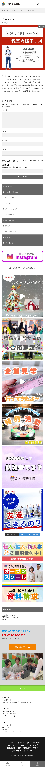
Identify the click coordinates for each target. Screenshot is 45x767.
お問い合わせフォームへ (22, 647)
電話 (22, 765)
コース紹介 (8, 203)
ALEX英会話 (5, 616)
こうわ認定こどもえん (9, 615)
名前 (4, 131)
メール (5, 140)
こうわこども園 (6, 725)
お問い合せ (7, 765)
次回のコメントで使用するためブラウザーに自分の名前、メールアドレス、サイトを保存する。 (22, 161)
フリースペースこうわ (12, 209)
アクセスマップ (9, 215)
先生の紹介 (8, 226)
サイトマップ (28, 751)
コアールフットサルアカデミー (11, 618)
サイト (4, 149)
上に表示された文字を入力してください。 (15, 167)
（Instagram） (31, 10)
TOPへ (37, 765)
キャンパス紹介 (9, 198)
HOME (6, 10)
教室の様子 (8, 237)
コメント (5, 110)
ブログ (13, 10)
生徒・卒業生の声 (10, 232)
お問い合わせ (9, 243)
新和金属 (4, 619)
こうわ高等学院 (28, 755)
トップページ (9, 186)
